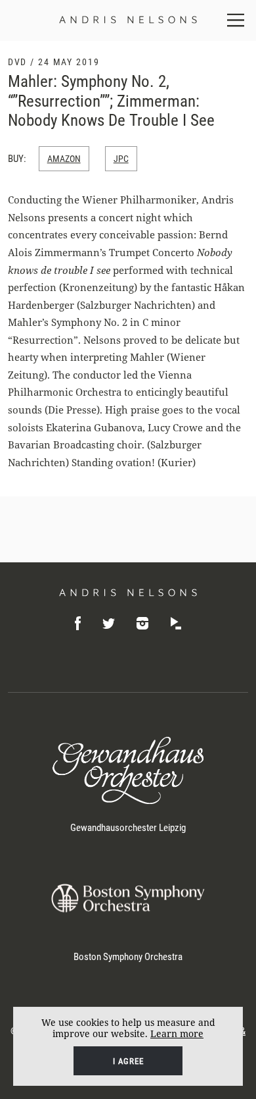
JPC (121, 158)
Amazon (64, 158)
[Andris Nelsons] (128, 593)
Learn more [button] (176, 1033)
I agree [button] (128, 1061)
